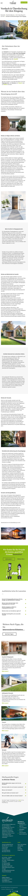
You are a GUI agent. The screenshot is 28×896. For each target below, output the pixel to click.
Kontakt (19, 847)
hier (20, 800)
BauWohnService (10, 14)
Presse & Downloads (6, 871)
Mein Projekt (24, 2)
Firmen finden (5, 847)
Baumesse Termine (6, 851)
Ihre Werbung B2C (6, 863)
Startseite (3, 14)
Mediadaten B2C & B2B (7, 866)
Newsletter (20, 848)
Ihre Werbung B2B (6, 864)
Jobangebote (20, 845)
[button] (9, 559)
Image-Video (20, 850)
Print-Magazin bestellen (7, 878)
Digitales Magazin (6, 877)
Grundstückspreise (6, 850)
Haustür (16, 59)
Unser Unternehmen (22, 844)
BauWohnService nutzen (7, 845)
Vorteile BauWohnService (7, 844)
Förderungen (5, 848)
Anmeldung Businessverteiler (8, 870)
